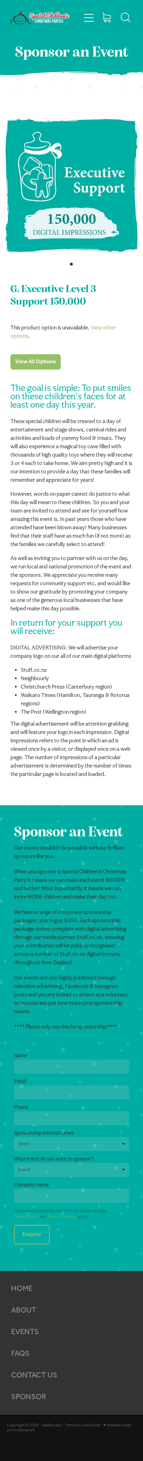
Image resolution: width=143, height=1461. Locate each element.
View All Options (35, 361)
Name (20, 1055)
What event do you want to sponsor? (54, 1158)
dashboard (51, 1425)
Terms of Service (61, 1216)
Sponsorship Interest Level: (44, 1132)
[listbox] (71, 1144)
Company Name (31, 1184)
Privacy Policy (26, 1216)
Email (20, 1081)
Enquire (31, 1234)
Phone (21, 1107)
